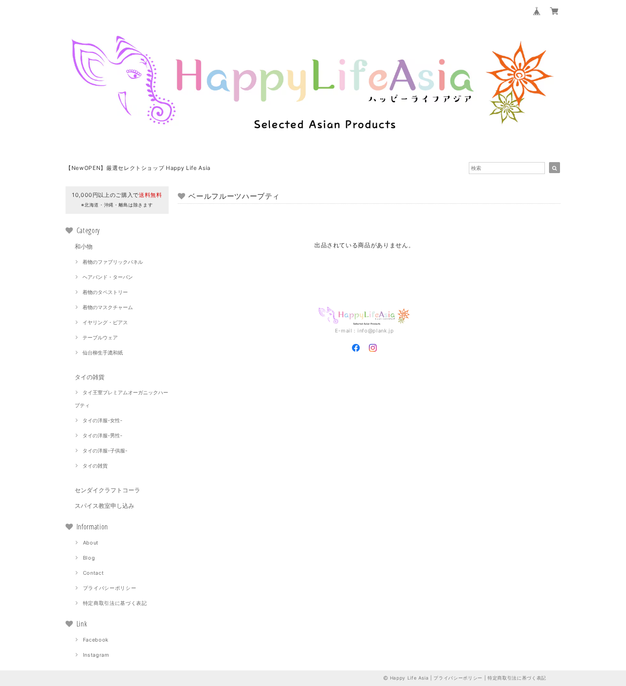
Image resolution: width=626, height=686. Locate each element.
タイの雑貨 (89, 377)
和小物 (84, 246)
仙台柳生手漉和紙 (102, 352)
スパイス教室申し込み (104, 505)
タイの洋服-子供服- (104, 450)
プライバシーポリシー (110, 588)
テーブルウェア (100, 337)
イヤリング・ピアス (105, 322)
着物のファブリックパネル (112, 262)
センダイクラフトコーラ (107, 490)
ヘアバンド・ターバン (107, 277)
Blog (89, 558)
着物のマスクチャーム (107, 307)
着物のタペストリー (105, 292)
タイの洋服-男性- (102, 435)
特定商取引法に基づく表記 (115, 603)
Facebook (96, 640)
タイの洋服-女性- (102, 420)
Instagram (96, 655)
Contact (93, 573)
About (91, 542)
